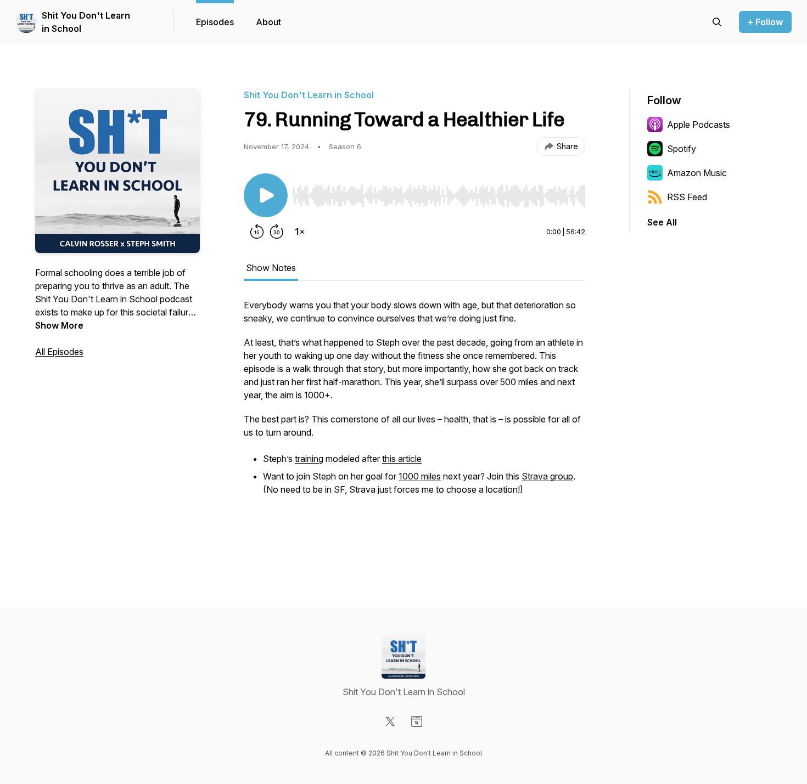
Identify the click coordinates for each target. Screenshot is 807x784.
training (309, 458)
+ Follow (765, 21)
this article (402, 458)
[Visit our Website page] (416, 721)
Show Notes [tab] (271, 267)
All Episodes (59, 351)
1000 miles (420, 476)
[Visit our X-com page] (390, 721)
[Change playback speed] (300, 231)
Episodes (215, 21)
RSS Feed (687, 196)
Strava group (547, 476)
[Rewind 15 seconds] (257, 231)
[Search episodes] (717, 22)
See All (662, 222)
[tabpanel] (414, 422)
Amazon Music (697, 172)
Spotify (681, 148)
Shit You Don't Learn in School (86, 22)
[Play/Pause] (266, 195)
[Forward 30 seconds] (276, 231)
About (268, 21)
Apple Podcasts (698, 124)
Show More (59, 325)
